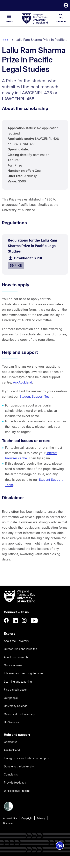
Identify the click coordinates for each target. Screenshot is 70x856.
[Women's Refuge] (8, 810)
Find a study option (15, 689)
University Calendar (16, 706)
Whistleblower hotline (17, 790)
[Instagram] (24, 620)
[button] (66, 6)
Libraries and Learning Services (23, 673)
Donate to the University (19, 766)
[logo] (35, 18)
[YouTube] (34, 620)
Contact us (10, 741)
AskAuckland (22, 382)
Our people (11, 697)
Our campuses (13, 665)
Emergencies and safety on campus (26, 758)
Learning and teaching (18, 681)
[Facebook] (6, 620)
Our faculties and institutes (20, 649)
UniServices (11, 722)
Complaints (11, 774)
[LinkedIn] (15, 620)
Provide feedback (15, 782)
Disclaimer (9, 823)
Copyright (26, 818)
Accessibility (10, 818)
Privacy (41, 818)
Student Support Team (36, 396)
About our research (16, 657)
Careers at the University (19, 714)
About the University (16, 641)
